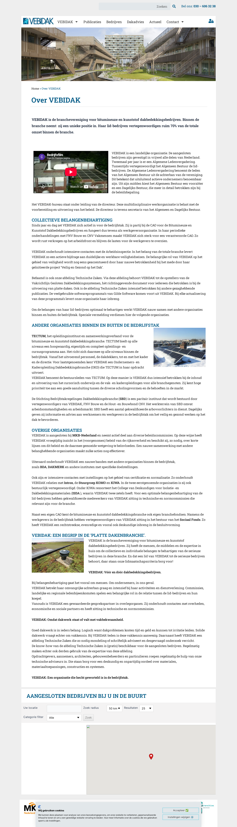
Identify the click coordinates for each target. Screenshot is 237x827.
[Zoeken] (174, 6)
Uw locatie (30, 707)
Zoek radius (91, 707)
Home (35, 88)
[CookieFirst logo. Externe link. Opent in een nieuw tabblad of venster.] (39, 806)
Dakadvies (135, 21)
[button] (151, 757)
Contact (173, 21)
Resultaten (131, 707)
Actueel (155, 21)
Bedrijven (114, 21)
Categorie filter (33, 717)
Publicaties (92, 21)
